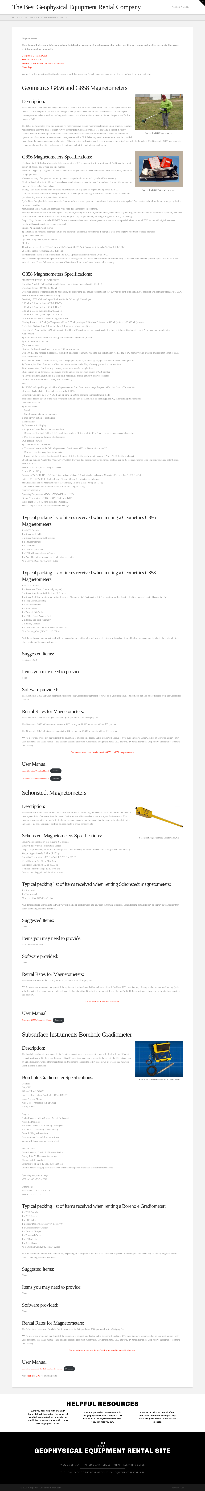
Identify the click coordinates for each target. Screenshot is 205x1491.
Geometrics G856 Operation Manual (35, 771)
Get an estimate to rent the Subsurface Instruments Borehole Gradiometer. (102, 1350)
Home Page (27, 67)
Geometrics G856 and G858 (34, 56)
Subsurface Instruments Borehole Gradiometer (43, 63)
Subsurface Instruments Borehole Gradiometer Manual (42, 1369)
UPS (38, 1376)
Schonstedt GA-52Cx (31, 59)
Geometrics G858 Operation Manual (35, 778)
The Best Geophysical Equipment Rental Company (76, 7)
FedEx (30, 1376)
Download (56, 771)
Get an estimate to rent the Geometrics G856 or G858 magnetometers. (102, 752)
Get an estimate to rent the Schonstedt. (102, 1001)
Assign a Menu (180, 7)
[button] (202, 3)
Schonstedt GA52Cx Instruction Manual (37, 1020)
